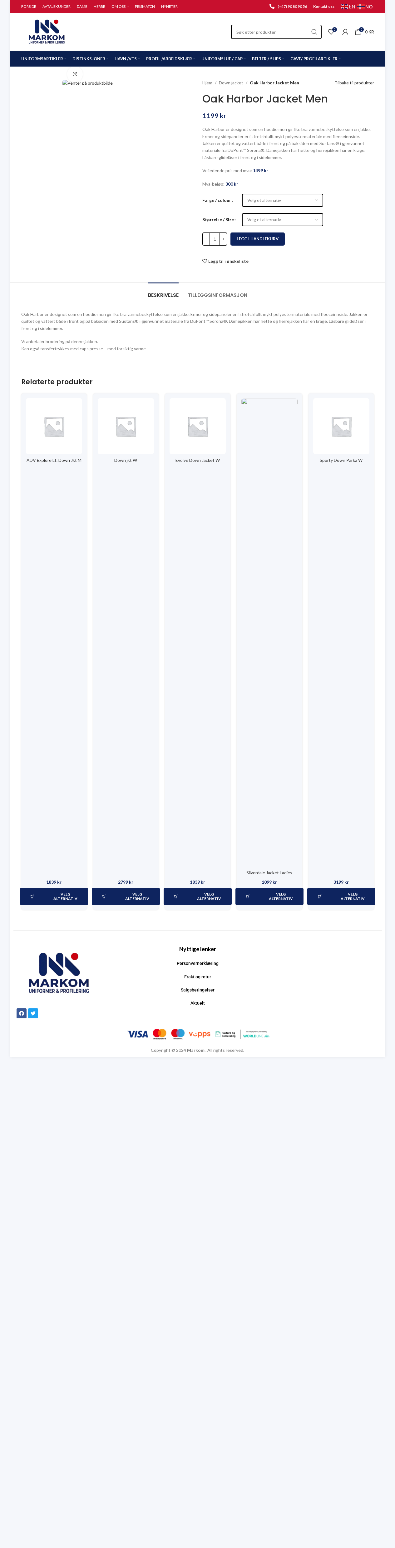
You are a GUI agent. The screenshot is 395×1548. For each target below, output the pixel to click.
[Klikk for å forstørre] (75, 74)
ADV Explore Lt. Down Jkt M (54, 460)
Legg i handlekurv (258, 238)
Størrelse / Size (218, 219)
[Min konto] (345, 32)
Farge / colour (216, 200)
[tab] (163, 292)
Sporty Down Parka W (341, 460)
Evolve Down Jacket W (197, 460)
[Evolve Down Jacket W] (198, 426)
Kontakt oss (323, 6)
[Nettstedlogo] (47, 31)
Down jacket (231, 82)
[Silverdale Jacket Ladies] (269, 632)
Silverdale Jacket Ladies (269, 872)
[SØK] (314, 32)
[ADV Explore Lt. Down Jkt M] (54, 426)
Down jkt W (125, 460)
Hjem (207, 82)
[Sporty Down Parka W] (341, 426)
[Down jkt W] (126, 426)
